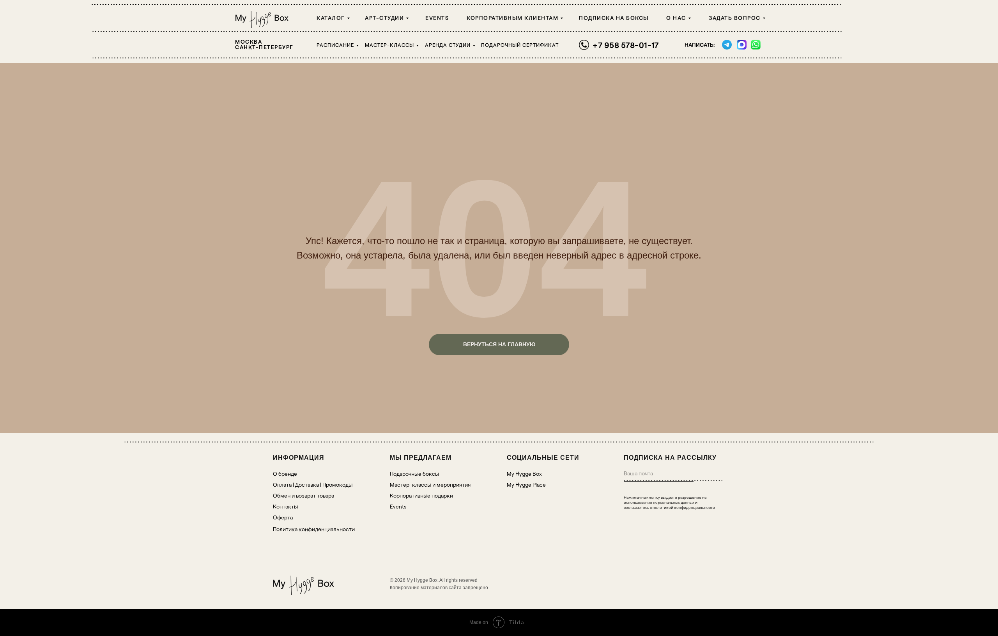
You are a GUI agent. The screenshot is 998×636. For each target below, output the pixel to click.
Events (437, 17)
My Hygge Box (524, 473)
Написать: (700, 44)
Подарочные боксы (414, 473)
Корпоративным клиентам (512, 17)
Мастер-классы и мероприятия (430, 484)
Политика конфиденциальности (314, 529)
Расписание (335, 45)
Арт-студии (384, 17)
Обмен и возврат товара (303, 495)
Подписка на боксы (614, 17)
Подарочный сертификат (520, 45)
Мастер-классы (389, 45)
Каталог (331, 17)
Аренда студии (448, 45)
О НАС (676, 17)
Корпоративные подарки (421, 495)
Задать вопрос (735, 17)
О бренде (285, 473)
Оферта (283, 517)
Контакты (285, 506)
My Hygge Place (526, 484)
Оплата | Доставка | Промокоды (312, 484)
